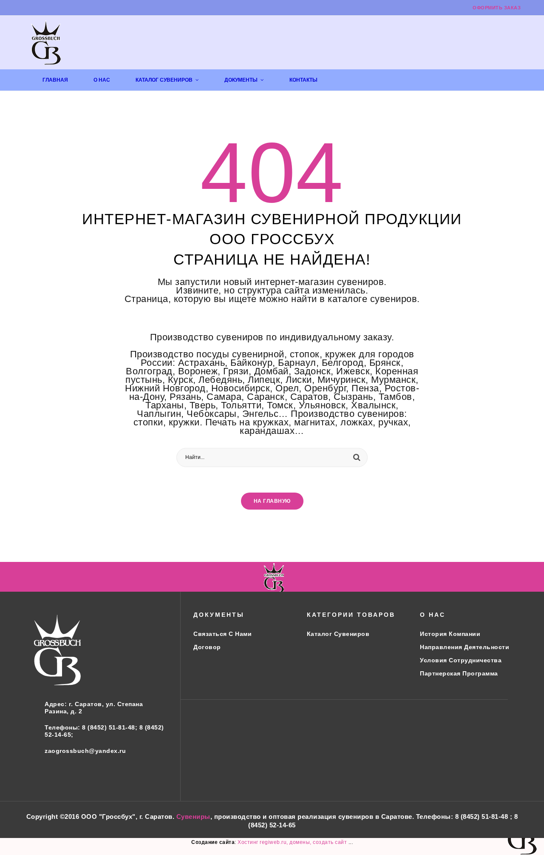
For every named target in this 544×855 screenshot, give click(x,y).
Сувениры (193, 816)
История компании (450, 633)
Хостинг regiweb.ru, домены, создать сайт (293, 842)
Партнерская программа (459, 673)
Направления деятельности (464, 647)
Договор (207, 647)
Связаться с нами (222, 633)
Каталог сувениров (338, 633)
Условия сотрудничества (461, 660)
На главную (272, 501)
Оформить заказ (497, 7)
